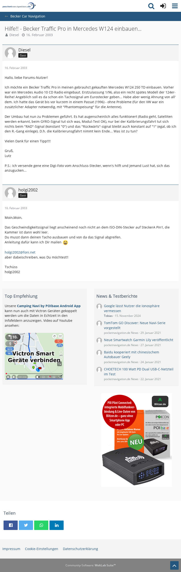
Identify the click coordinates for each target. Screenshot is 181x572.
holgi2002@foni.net (20, 252)
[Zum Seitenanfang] (174, 565)
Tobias (108, 316)
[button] (175, 6)
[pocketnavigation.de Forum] (19, 6)
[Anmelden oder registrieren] (163, 6)
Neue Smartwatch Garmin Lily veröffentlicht (138, 340)
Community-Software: (91, 565)
